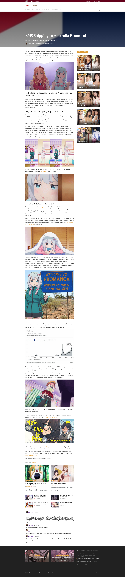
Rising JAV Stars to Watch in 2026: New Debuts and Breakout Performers (87, 86)
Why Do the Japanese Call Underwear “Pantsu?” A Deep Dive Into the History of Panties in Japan (87, 562)
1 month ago (58, 485)
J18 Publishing (45, 447)
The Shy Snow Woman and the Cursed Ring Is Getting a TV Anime (41, 497)
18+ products (43, 171)
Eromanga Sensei (42, 458)
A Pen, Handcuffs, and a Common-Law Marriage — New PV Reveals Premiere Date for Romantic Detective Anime (87, 555)
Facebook (85, 572)
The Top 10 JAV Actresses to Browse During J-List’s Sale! (86, 122)
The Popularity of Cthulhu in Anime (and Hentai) (87, 564)
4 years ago (38, 43)
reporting (40, 207)
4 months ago (63, 498)
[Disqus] (49, 526)
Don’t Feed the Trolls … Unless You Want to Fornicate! (62, 558)
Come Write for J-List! (96, 1)
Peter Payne (31, 43)
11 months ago (63, 505)
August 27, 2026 (63, 560)
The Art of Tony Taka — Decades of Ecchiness (37, 558)
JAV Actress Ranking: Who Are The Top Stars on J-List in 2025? (87, 68)
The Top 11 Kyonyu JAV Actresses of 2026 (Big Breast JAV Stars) (88, 104)
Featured (27, 10)
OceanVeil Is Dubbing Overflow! (58, 483)
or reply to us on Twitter (51, 417)
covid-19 (35, 458)
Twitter (89, 572)
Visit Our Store (88, 1)
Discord (93, 572)
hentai (48, 458)
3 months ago (37, 498)
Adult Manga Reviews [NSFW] (62, 555)
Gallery (38, 10)
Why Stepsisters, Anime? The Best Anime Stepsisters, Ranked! (41, 504)
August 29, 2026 (37, 560)
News (33, 10)
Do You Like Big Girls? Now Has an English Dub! (66, 496)
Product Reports (45, 10)
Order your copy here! (31, 455)
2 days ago (34, 486)
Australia (30, 458)
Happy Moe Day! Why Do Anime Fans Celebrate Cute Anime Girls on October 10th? (67, 504)
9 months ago (37, 505)
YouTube (98, 572)
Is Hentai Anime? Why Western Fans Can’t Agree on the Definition (35, 484)
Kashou (53, 485)
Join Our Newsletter (36, 1)
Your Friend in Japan (56, 10)
